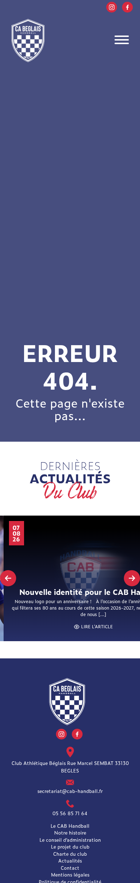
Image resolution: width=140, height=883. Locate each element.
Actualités (70, 860)
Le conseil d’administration (70, 839)
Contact (70, 867)
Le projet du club (70, 846)
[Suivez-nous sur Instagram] (111, 6)
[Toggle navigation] (121, 40)
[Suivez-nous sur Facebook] (127, 6)
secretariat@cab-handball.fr (70, 790)
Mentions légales (70, 874)
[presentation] (8, 578)
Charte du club (70, 853)
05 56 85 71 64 (70, 813)
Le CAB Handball (70, 825)
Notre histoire (70, 832)
